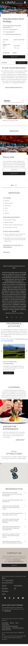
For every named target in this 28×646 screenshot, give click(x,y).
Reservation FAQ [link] (6, 629)
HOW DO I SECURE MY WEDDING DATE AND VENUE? (12, 500)
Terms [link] (17, 622)
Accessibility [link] (5, 622)
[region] (14, 113)
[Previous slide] (3, 114)
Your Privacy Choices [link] (17, 627)
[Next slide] (25, 114)
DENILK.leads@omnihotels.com (13, 34)
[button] (25, 2)
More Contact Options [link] (7, 582)
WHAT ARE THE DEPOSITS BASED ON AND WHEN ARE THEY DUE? (12, 514)
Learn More (20, 439)
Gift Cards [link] (4, 585)
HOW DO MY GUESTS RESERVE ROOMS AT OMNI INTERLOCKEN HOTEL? (10, 507)
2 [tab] (13, 185)
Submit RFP (14, 56)
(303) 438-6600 (9, 31)
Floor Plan (6, 52)
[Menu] (3, 2)
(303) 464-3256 (13, 29)
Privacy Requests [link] (6, 627)
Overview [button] (4, 62)
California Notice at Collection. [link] (10, 626)
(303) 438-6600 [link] (9, 580)
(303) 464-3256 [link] (20, 339)
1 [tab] (11, 185)
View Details (14, 173)
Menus (14, 52)
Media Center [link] (5, 588)
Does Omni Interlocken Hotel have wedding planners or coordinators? (11, 528)
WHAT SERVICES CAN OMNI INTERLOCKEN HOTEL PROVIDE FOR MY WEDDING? (12, 494)
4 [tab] (16, 185)
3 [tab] (14, 185)
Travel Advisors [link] (5, 591)
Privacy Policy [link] (5, 624)
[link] (5, 598)
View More (6, 252)
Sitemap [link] (12, 622)
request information (8, 340)
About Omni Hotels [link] (18, 585)
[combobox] (14, 100)
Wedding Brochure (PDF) (16, 87)
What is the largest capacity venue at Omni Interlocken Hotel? (11, 535)
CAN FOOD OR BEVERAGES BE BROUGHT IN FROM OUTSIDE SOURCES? (10, 521)
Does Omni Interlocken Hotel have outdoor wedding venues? (12, 542)
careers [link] (3, 593)
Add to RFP (14, 169)
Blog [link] (15, 588)
